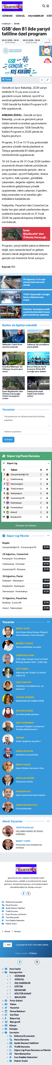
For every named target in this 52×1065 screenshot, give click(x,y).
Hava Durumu (12, 905)
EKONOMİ (20, 990)
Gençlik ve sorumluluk (27, 755)
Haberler (6, 24)
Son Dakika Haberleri (15, 920)
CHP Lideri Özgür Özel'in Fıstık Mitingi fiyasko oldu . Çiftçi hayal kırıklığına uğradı (32, 661)
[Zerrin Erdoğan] (7, 659)
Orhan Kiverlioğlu (26, 805)
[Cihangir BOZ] (7, 793)
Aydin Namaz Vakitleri (15, 908)
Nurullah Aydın (24, 751)
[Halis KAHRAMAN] (7, 726)
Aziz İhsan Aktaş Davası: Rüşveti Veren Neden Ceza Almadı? (32, 633)
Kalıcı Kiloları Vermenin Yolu (30, 768)
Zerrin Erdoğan (25, 655)
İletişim (17, 931)
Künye (7, 931)
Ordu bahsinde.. (24, 808)
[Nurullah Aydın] (7, 753)
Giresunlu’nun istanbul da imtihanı (29, 846)
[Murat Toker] (7, 844)
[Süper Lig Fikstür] (48, 536)
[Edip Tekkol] (7, 672)
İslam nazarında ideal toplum (30, 795)
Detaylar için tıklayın (26, 525)
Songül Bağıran (25, 697)
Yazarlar (14, 1008)
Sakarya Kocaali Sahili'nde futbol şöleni (35, 394)
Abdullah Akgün (25, 778)
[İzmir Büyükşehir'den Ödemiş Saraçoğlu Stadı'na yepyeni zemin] (13, 383)
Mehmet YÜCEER (24, 644)
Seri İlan (14, 1015)
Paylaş (8, 79)
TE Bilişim (33, 953)
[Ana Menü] (47, 6)
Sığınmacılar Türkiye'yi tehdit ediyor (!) (31, 674)
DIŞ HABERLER (36, 16)
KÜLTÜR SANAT (22, 993)
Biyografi (14, 1022)
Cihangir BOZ (23, 792)
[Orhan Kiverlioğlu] (7, 807)
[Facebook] (23, 893)
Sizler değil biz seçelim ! (28, 741)
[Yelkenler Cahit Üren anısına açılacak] (13, 336)
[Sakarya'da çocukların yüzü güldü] (38, 336)
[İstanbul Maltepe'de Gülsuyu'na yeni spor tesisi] (13, 358)
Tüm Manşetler (12, 917)
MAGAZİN (20, 997)
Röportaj (14, 1018)
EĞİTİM (18, 986)
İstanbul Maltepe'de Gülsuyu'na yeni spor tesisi (12, 369)
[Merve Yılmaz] (7, 766)
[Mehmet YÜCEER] (7, 645)
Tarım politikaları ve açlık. (28, 647)
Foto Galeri (15, 1001)
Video (12, 1004)
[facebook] (19, 962)
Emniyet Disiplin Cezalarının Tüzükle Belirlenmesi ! (30, 728)
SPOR (16, 24)
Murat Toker (23, 841)
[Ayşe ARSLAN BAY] (7, 712)
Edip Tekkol (22, 669)
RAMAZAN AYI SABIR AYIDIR (30, 701)
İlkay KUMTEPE (23, 682)
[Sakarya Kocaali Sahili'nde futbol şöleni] (38, 383)
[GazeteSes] (12, 6)
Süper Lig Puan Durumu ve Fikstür (32, 1050)
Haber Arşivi (11, 924)
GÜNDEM (7, 16)
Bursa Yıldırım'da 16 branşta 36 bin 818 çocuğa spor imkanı (36, 369)
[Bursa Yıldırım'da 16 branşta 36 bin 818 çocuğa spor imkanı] (38, 358)
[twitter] (37, 962)
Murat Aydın (22, 629)
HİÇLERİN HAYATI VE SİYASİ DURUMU (29, 833)
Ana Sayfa (15, 969)
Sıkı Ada (20, 738)
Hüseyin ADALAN (24, 828)
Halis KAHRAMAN (25, 723)
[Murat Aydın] (7, 632)
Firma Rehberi (17, 1011)
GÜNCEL (20, 16)
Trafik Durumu (12, 911)
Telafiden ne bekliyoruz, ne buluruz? (30, 687)
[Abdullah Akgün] (7, 780)
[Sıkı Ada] (7, 739)
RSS (9, 945)
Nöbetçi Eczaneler (14, 902)
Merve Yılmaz (23, 765)
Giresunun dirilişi (24, 782)
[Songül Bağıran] (7, 699)
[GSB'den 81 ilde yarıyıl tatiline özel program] (26, 61)
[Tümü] (48, 622)
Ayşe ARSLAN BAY (24, 711)
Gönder (8, 439)
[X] (28, 893)
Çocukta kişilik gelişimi (27, 714)
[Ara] (43, 6)
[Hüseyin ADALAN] (7, 831)
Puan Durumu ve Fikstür (16, 914)
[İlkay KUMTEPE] (7, 686)
